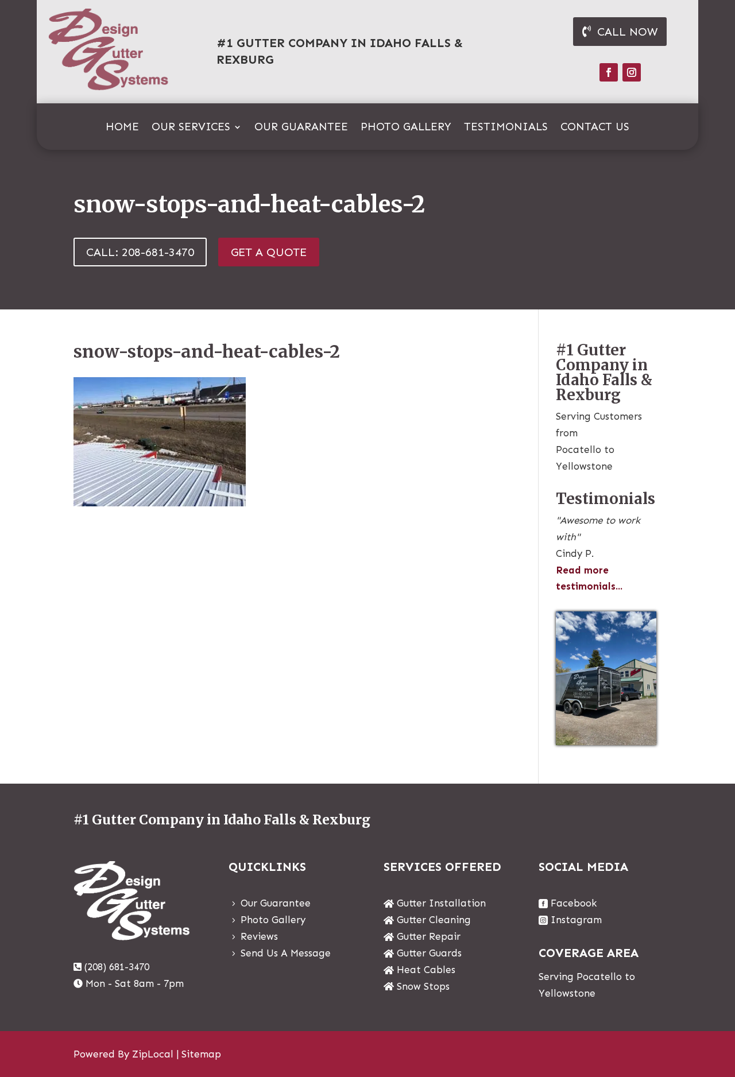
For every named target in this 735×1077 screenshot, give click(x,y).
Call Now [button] (627, 31)
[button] (608, 72)
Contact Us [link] (594, 128)
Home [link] (122, 128)
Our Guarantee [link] (301, 128)
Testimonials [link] (506, 128)
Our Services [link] (191, 128)
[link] (160, 503)
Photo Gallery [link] (406, 128)
